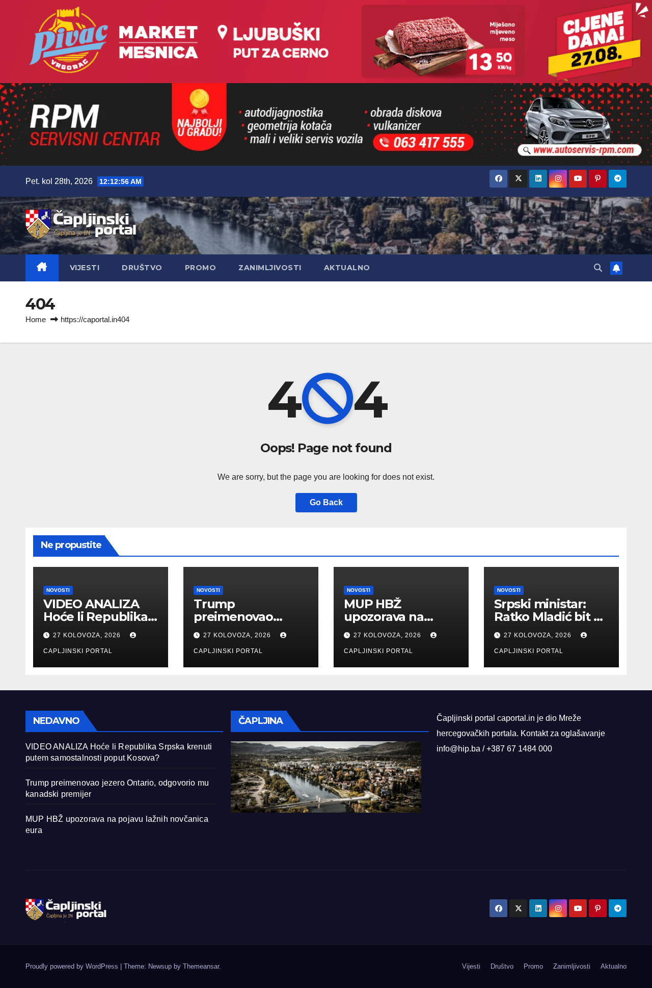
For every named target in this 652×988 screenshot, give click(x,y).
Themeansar (201, 966)
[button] (598, 268)
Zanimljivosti (270, 267)
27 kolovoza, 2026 (88, 635)
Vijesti (85, 267)
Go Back (326, 502)
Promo (200, 267)
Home (35, 319)
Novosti (58, 590)
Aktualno (347, 267)
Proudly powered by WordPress (72, 966)
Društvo (142, 267)
